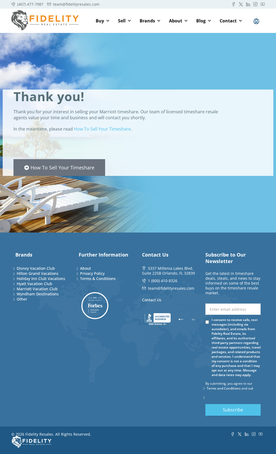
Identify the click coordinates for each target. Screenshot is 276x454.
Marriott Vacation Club (37, 288)
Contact (228, 21)
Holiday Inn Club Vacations (41, 278)
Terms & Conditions (98, 278)
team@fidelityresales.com (171, 288)
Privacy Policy (92, 273)
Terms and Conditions (224, 388)
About (175, 21)
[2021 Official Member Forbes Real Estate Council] (94, 305)
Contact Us (151, 299)
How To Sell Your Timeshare (102, 129)
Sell (122, 21)
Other (22, 299)
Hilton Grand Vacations (37, 273)
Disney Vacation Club (36, 268)
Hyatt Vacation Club (34, 283)
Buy (100, 21)
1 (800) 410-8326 (162, 280)
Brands (147, 21)
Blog (201, 21)
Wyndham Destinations (38, 293)
